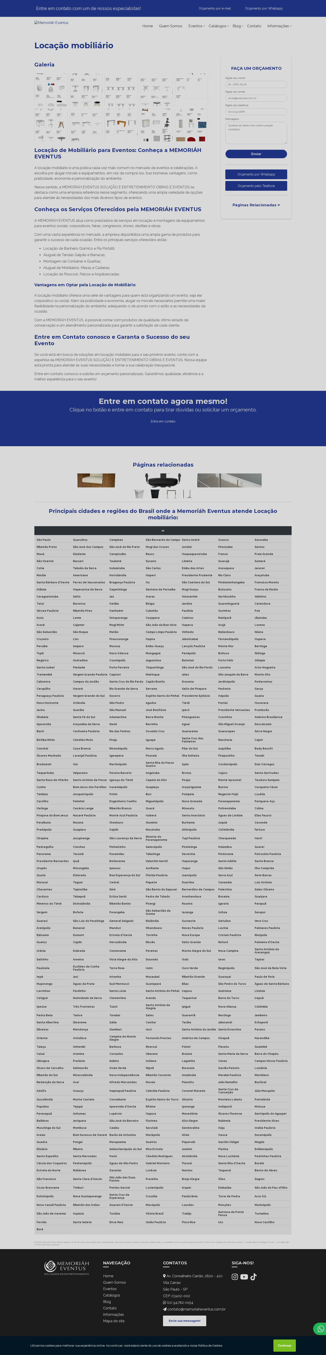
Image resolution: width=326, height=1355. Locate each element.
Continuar (284, 1345)
